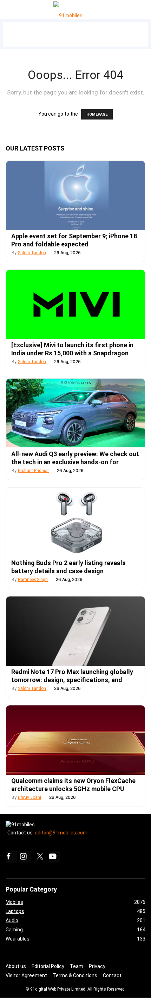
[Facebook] (11, 857)
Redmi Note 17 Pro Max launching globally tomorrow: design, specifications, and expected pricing (72, 680)
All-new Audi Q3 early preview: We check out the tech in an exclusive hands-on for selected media (75, 462)
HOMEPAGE (96, 114)
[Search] (144, 8)
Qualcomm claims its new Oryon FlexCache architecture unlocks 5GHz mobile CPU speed (73, 789)
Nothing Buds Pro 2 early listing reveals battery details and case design (68, 567)
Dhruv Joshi (29, 797)
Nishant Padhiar (33, 470)
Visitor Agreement (26, 975)
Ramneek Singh (33, 579)
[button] (13, 8)
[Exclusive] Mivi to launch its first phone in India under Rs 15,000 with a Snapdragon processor (72, 353)
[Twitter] (40, 857)
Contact (112, 975)
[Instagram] (25, 857)
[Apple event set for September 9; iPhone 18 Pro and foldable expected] (75, 195)
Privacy (97, 966)
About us (16, 966)
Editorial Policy (48, 966)
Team (76, 966)
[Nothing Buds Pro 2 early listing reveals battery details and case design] (75, 522)
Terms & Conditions (75, 975)
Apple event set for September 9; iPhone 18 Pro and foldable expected (74, 240)
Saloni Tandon (32, 252)
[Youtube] (54, 857)
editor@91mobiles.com (61, 832)
